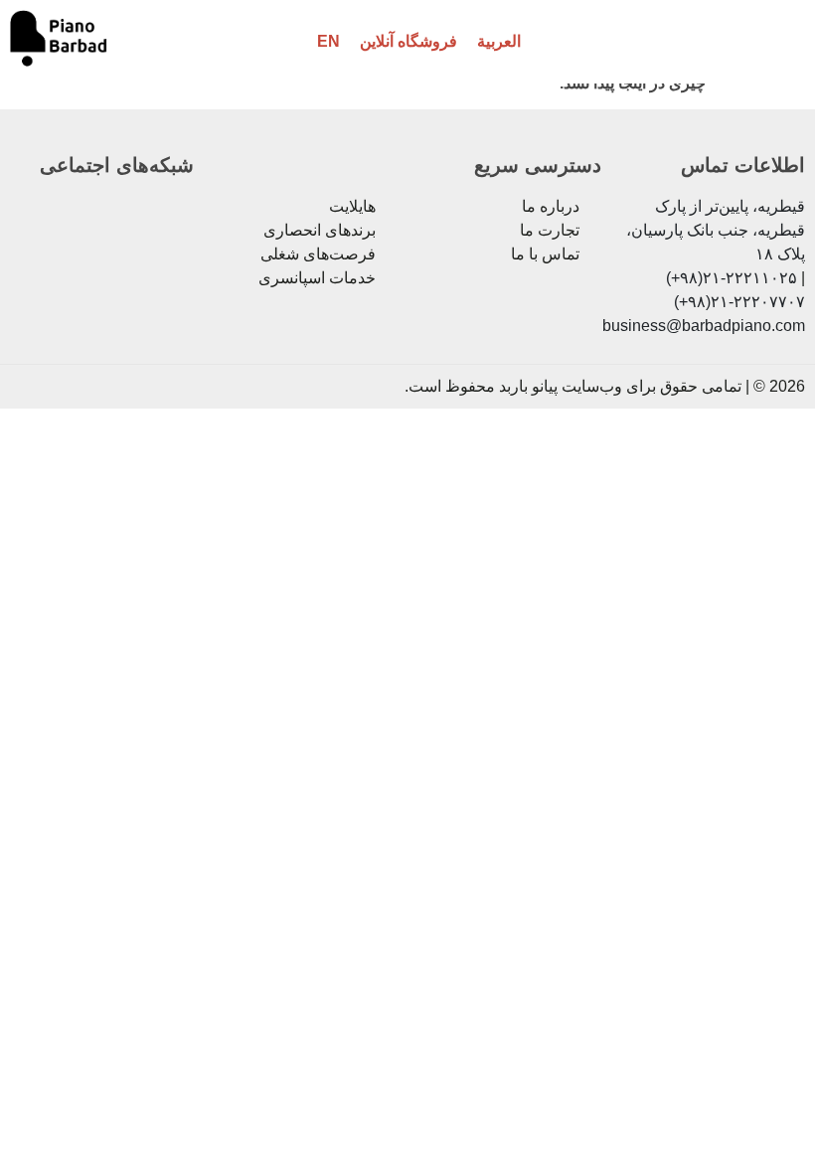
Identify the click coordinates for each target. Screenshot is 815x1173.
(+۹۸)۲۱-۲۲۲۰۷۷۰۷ (739, 301)
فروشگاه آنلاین (408, 41)
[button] (766, 42)
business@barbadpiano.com (703, 325)
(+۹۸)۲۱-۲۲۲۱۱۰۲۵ (731, 277)
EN (328, 41)
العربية (499, 41)
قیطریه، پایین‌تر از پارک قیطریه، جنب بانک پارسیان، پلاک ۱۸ (715, 230)
